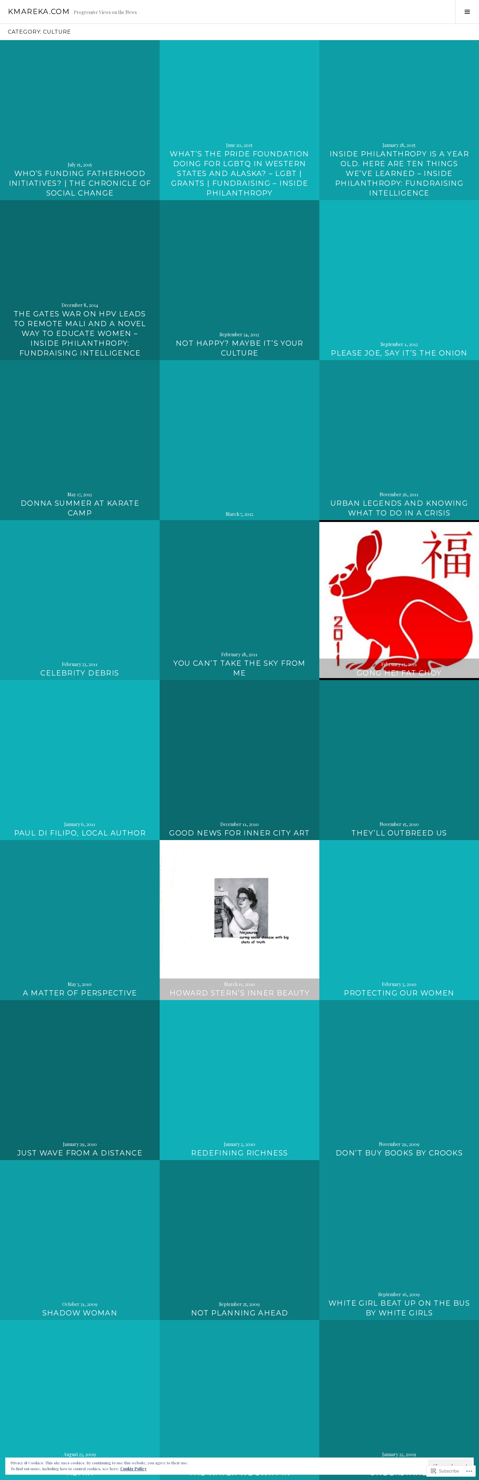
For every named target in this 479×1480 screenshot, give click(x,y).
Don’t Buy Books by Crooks (399, 1153)
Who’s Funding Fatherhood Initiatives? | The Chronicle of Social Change (80, 183)
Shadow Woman (80, 1313)
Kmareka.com (39, 11)
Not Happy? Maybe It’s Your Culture (239, 348)
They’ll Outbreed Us (399, 833)
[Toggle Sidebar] (467, 12)
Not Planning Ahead (239, 1313)
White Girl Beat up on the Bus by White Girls (399, 1308)
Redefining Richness (239, 1153)
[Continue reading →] (80, 120)
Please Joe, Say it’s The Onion (399, 353)
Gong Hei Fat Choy (399, 673)
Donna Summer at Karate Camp (80, 508)
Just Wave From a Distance (79, 1153)
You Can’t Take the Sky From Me (239, 668)
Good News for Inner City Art (239, 833)
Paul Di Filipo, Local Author (80, 833)
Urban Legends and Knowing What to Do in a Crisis (399, 508)
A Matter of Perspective (80, 993)
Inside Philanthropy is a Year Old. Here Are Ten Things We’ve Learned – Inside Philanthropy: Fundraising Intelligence (399, 174)
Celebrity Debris (79, 673)
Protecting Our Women (399, 993)
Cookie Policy (133, 1468)
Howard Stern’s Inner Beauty (239, 993)
